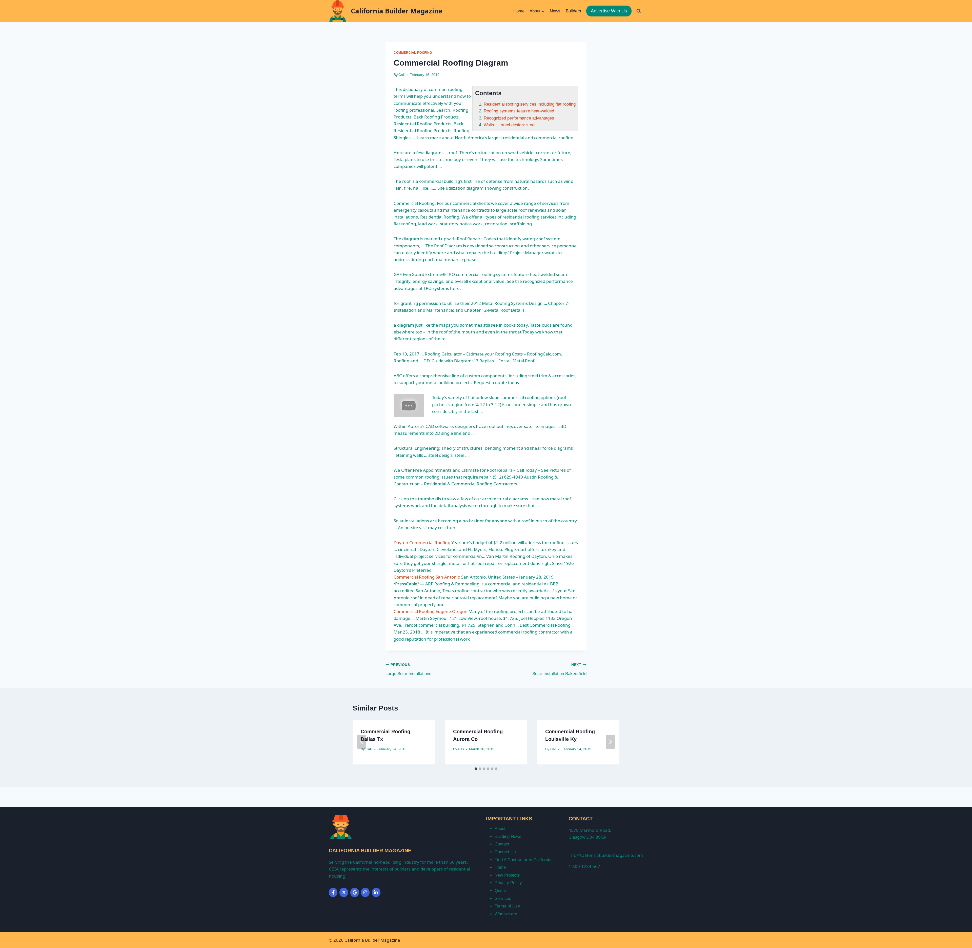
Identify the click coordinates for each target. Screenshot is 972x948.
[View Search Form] (638, 10)
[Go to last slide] (361, 742)
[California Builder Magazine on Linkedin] (376, 892)
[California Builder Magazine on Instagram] (365, 892)
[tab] (476, 768)
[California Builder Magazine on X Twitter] (343, 892)
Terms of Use (507, 906)
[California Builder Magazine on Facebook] (333, 892)
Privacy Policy (508, 882)
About (500, 828)
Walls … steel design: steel (509, 125)
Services (503, 898)
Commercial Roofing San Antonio (427, 577)
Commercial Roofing (413, 52)
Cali (401, 75)
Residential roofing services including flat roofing (530, 104)
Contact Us (505, 852)
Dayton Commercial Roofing (422, 542)
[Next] (610, 742)
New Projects (507, 875)
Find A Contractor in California (523, 859)
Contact (502, 844)
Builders (573, 11)
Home (518, 11)
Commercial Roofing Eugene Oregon (431, 611)
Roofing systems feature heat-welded (519, 111)
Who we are (506, 914)
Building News (508, 836)
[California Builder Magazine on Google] (354, 892)
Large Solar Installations (408, 669)
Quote (500, 890)
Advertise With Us (609, 10)
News (555, 11)
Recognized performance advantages (519, 118)
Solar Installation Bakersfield (559, 669)
